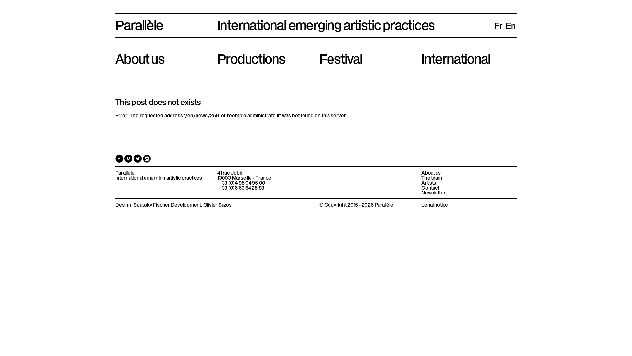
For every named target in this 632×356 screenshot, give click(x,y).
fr (498, 25)
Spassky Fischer (151, 204)
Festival (340, 57)
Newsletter (433, 192)
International (455, 57)
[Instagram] (147, 160)
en (510, 25)
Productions (251, 57)
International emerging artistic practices (158, 177)
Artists (428, 182)
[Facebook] (119, 160)
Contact (430, 187)
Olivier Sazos (217, 204)
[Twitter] (138, 160)
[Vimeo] (129, 160)
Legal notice (434, 204)
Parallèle (139, 24)
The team (431, 177)
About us (139, 57)
